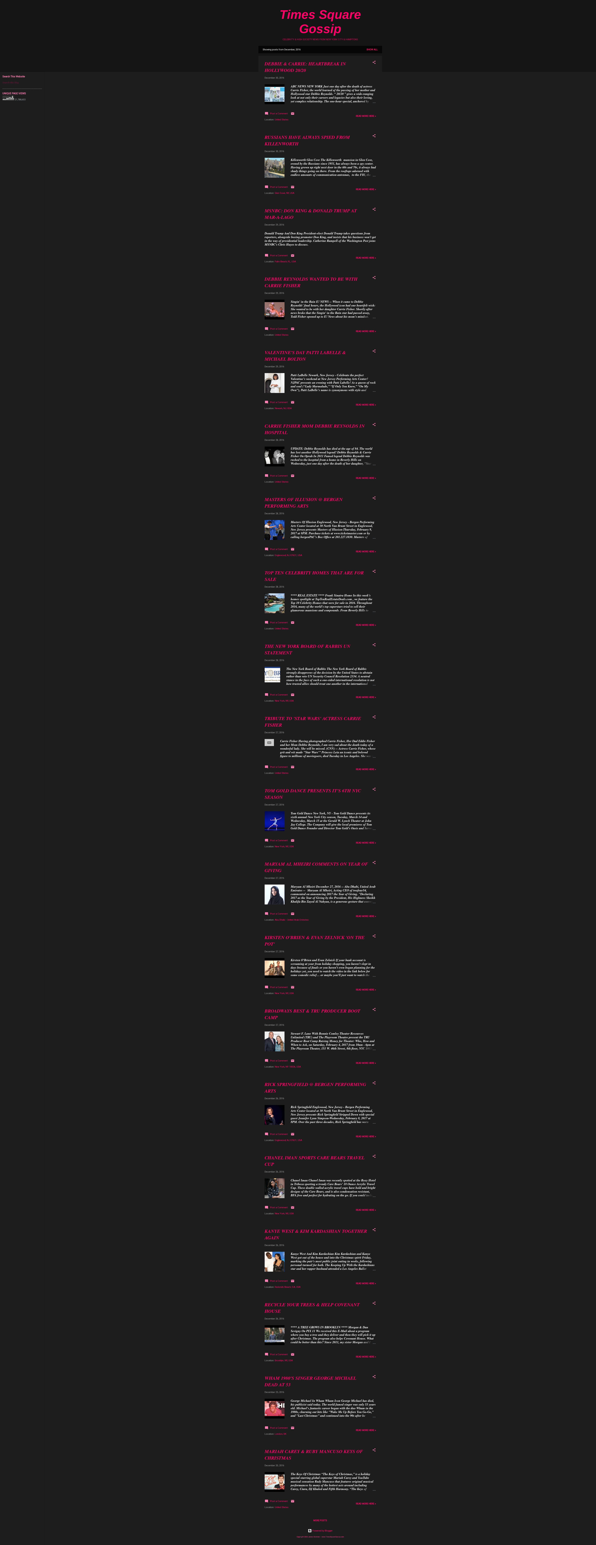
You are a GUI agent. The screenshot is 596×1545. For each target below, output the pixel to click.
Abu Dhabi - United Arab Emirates (292, 919)
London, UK (280, 1434)
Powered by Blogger (322, 1530)
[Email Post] (292, 114)
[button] (374, 62)
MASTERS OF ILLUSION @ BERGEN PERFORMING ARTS (304, 502)
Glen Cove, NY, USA (284, 193)
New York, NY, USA (284, 700)
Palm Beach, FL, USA (285, 261)
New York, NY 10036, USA (288, 1066)
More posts (320, 1520)
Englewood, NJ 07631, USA (288, 555)
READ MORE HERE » (366, 116)
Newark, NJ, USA (283, 408)
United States (281, 119)
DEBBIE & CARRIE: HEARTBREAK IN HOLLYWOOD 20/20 (305, 66)
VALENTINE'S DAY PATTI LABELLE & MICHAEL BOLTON (305, 355)
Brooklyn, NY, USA (284, 1360)
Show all (372, 49)
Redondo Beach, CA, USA (287, 1287)
